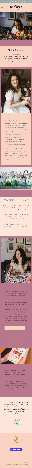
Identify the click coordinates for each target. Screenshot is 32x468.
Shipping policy (24, 464)
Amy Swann (9, 462)
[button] (2, 7)
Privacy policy (9, 464)
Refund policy (25, 462)
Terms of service (16, 464)
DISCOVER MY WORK (16, 231)
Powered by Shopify (16, 462)
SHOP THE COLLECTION (15, 328)
